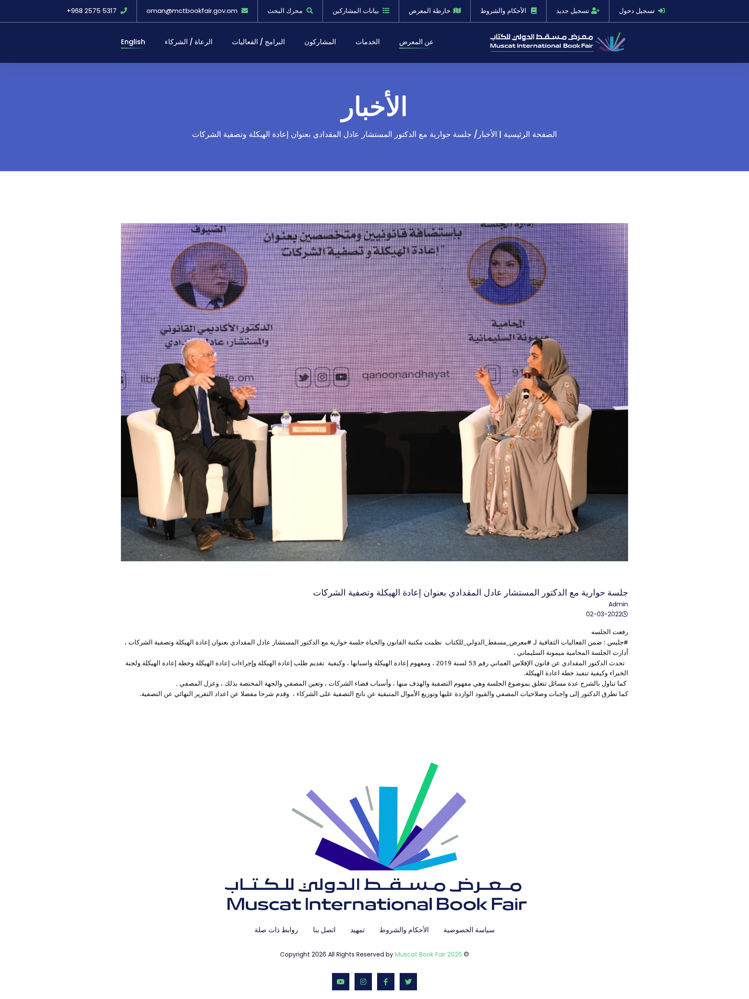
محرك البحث (285, 10)
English (133, 42)
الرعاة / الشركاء (188, 42)
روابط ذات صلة (276, 930)
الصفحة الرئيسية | (528, 134)
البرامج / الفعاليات (258, 42)
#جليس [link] (617, 642)
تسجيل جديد (572, 10)
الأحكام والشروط (503, 10)
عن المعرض (416, 42)
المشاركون (320, 42)
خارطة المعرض (429, 10)
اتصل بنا (324, 930)
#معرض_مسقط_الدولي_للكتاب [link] (488, 642)
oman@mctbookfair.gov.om (192, 10)
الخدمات (367, 42)
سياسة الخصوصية (469, 930)
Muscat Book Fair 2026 (428, 954)
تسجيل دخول (637, 10)
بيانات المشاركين (355, 10)
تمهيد (357, 930)
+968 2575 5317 (92, 10)
